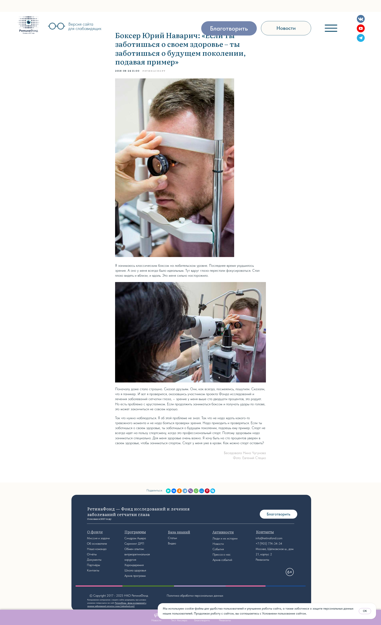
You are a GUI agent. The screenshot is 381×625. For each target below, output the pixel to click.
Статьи (172, 538)
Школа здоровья (135, 570)
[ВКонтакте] (173, 490)
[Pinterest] (207, 490)
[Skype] (212, 490)
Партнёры (93, 565)
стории (233, 538)
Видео (172, 543)
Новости (218, 544)
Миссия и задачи (98, 538)
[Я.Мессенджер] (168, 490)
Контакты (93, 570)
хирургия (130, 559)
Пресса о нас (222, 554)
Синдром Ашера (135, 538)
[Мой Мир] (201, 490)
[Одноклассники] (179, 490)
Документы (94, 559)
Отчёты (92, 554)
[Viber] (190, 490)
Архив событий (222, 560)
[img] (28, 25)
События (218, 549)
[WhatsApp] (196, 490)
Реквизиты (262, 559)
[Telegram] (185, 490)
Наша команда (96, 549)
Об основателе (97, 543)
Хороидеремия (134, 565)
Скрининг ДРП (134, 543)
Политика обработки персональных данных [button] (195, 595)
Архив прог (131, 576)
